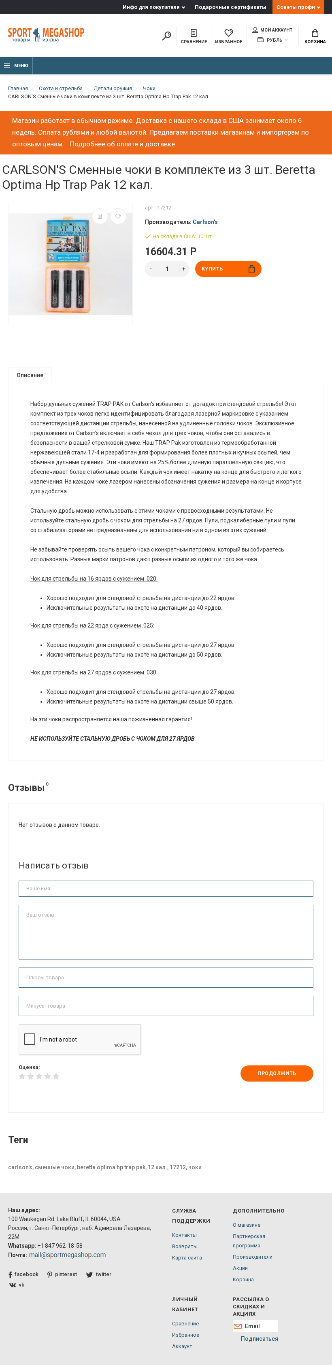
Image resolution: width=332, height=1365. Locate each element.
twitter (103, 1274)
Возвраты (185, 1246)
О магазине (246, 1225)
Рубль (274, 40)
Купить (212, 269)
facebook (26, 1274)
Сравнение (185, 1324)
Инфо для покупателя (151, 7)
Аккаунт (182, 1346)
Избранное (185, 1335)
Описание (30, 375)
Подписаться (259, 1338)
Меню (21, 65)
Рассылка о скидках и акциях (251, 1306)
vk (21, 1285)
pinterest (66, 1274)
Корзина (315, 41)
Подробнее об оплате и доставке (122, 144)
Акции (240, 1268)
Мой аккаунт (276, 30)
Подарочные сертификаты (230, 7)
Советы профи (296, 7)
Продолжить (277, 1073)
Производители (252, 1257)
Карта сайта (187, 1258)
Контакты (184, 1235)
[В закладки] (118, 216)
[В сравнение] (100, 216)
